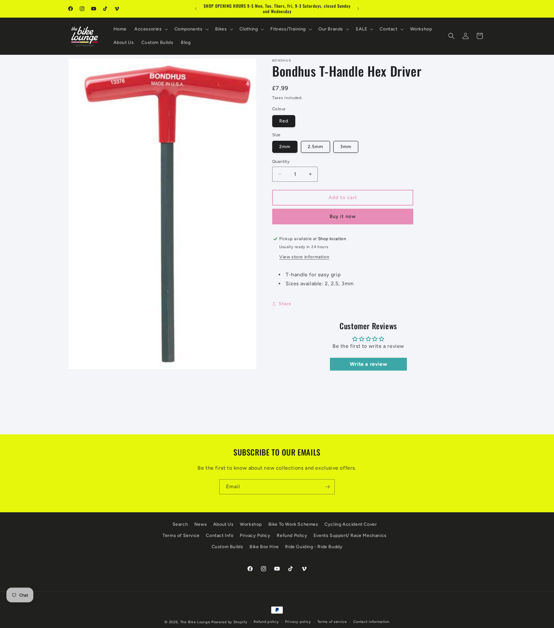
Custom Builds (227, 546)
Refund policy (266, 622)
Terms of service (332, 622)
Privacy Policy (255, 535)
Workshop (251, 524)
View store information (304, 257)
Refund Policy (292, 535)
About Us (223, 524)
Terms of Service (181, 535)
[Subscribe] (327, 486)
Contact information (371, 622)
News (200, 524)
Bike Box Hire (264, 546)
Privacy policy (298, 622)
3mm (345, 146)
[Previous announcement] (196, 9)
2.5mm (315, 146)
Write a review (368, 364)
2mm (284, 146)
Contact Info (219, 535)
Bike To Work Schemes (293, 524)
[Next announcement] (358, 9)
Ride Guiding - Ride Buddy (313, 546)
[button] (150, 29)
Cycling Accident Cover (350, 524)
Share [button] (285, 303)
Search (180, 524)
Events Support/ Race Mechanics (350, 535)
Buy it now (343, 216)
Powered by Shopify (229, 622)
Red (283, 121)
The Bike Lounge (195, 622)
